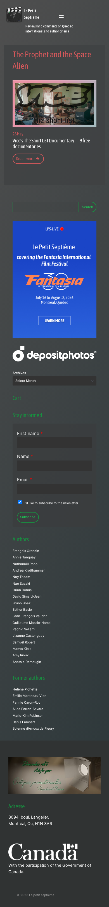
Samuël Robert (24, 642)
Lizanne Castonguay (28, 636)
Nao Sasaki (21, 584)
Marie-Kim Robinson (28, 716)
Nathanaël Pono (25, 564)
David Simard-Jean (27, 596)
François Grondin (26, 551)
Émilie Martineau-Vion (29, 696)
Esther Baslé (22, 610)
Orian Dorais (22, 590)
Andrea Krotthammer (29, 570)
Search (87, 207)
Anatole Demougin (27, 662)
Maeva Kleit (22, 649)
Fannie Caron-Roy (26, 702)
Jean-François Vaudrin (30, 616)
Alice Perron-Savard (28, 709)
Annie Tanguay (24, 557)
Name (25, 456)
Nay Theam (21, 577)
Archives (19, 373)
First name (30, 433)
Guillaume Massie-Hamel (32, 623)
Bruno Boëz (21, 603)
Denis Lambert (24, 722)
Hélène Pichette (25, 689)
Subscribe (27, 517)
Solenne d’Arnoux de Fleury (33, 728)
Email (24, 479)
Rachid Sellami (24, 629)
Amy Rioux (21, 655)
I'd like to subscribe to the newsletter (51, 503)
